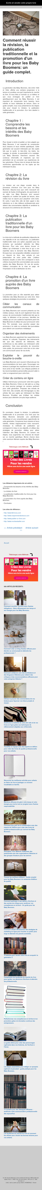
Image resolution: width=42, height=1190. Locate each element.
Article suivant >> (29, 528)
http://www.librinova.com (12, 513)
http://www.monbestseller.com (14, 521)
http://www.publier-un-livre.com (15, 518)
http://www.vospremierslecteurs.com (16, 515)
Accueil (6, 543)
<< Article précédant (13, 527)
